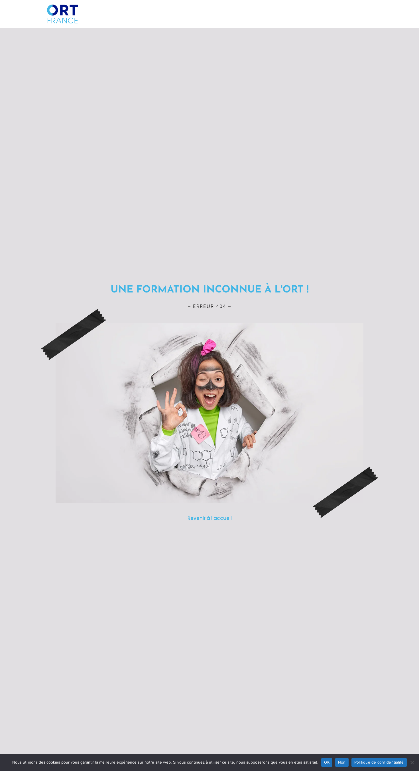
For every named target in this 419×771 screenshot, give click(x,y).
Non (342, 762)
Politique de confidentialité (379, 762)
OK (326, 762)
